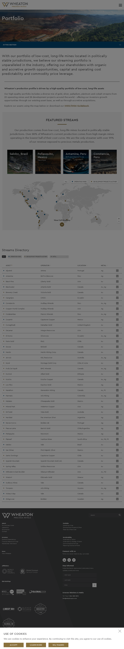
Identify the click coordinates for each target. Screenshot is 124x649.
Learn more (36, 645)
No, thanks (58, 645)
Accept (13, 645)
